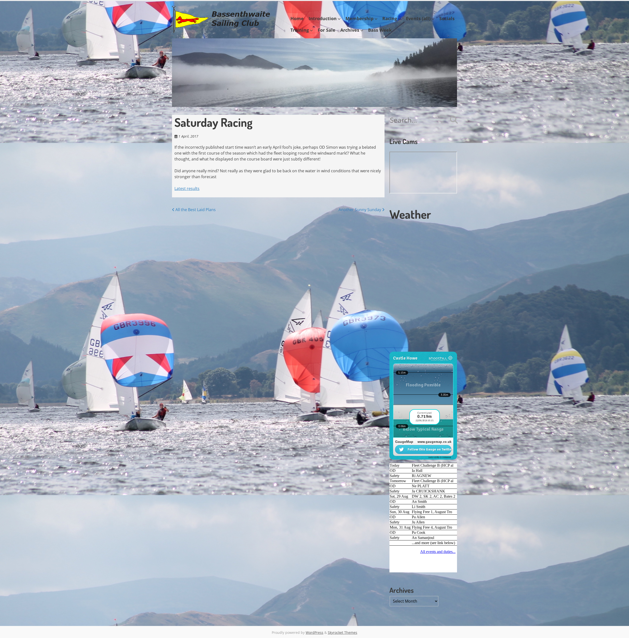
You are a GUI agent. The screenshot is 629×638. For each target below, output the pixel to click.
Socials (447, 18)
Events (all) (418, 18)
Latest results (187, 188)
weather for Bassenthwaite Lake (422, 349)
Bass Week (380, 30)
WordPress (314, 632)
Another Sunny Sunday (360, 209)
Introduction (323, 18)
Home (297, 18)
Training (299, 30)
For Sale (326, 30)
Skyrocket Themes (342, 632)
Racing (389, 18)
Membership (359, 18)
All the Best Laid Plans (195, 209)
